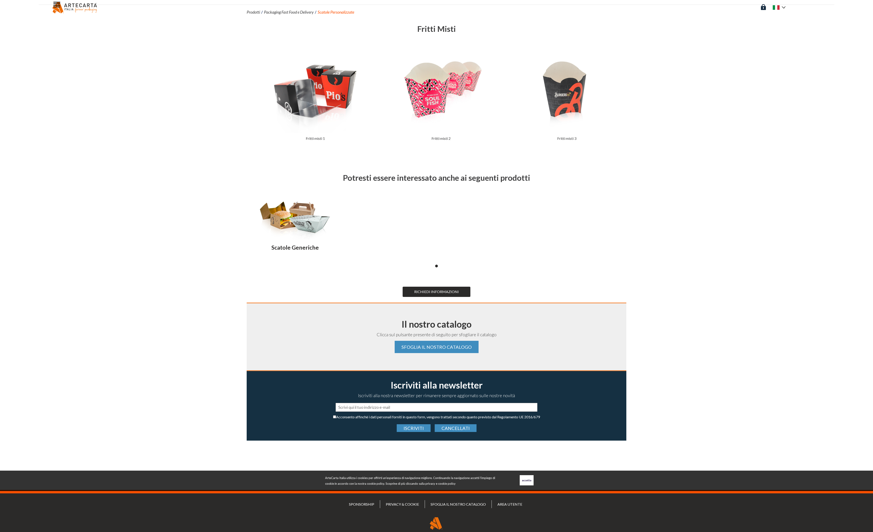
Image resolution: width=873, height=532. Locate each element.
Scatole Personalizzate (336, 12)
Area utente (509, 504)
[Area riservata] (763, 7)
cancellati (456, 428)
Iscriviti (414, 428)
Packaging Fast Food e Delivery (289, 12)
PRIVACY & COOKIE (402, 504)
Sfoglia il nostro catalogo (436, 347)
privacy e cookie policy (440, 483)
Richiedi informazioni (436, 291)
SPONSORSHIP (361, 504)
